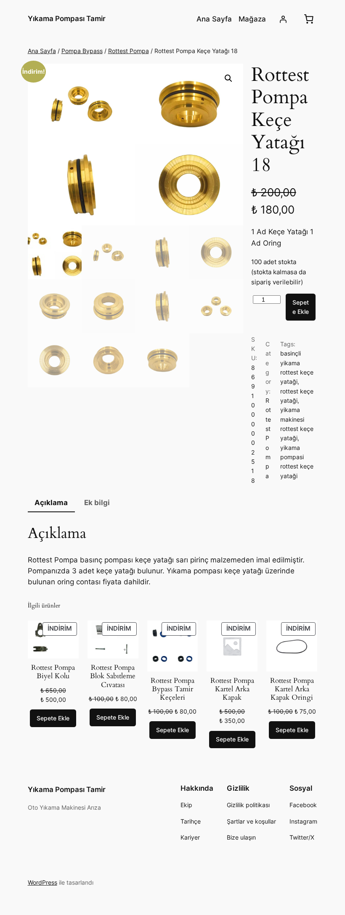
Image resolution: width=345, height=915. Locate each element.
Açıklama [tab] (51, 502)
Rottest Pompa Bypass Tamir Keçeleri (172, 689)
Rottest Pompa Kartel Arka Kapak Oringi (292, 689)
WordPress (42, 882)
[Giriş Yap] (283, 19)
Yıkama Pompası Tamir (67, 18)
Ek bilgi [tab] (97, 502)
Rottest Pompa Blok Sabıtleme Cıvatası (112, 676)
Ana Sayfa (42, 50)
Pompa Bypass (82, 50)
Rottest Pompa (128, 50)
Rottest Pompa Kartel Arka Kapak (232, 689)
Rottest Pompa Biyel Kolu (53, 672)
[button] (228, 78)
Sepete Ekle (300, 307)
